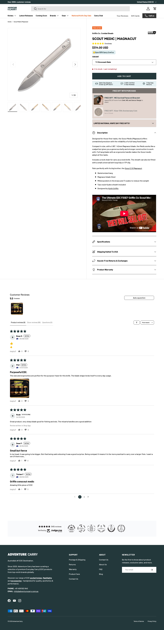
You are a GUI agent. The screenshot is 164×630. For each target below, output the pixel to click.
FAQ (100, 569)
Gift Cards (135, 16)
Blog (101, 574)
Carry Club (98, 15)
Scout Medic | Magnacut (21, 22)
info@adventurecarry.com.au (26, 591)
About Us (103, 564)
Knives (10, 15)
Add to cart (124, 76)
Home (9, 22)
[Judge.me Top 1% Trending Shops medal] (121, 528)
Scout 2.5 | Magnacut (133, 168)
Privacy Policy (152, 621)
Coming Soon (41, 15)
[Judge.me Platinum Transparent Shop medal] (81, 528)
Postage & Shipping (77, 559)
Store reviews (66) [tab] (33, 322)
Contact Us (73, 579)
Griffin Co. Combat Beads (102, 33)
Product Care (74, 574)
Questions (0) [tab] (47, 322)
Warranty (73, 569)
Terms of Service (139, 621)
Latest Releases (26, 15)
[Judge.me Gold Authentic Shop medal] (101, 528)
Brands (53, 15)
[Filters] (137, 322)
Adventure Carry (18, 621)
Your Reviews (122, 16)
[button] (155, 8)
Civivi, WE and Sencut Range (131, 100)
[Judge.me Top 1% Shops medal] (111, 528)
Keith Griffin (113, 188)
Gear (64, 15)
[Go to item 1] (17, 309)
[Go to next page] (89, 497)
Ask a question (139, 298)
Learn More (45, 2)
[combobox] (80, 8)
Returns (72, 564)
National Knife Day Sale (81, 15)
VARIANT (95, 57)
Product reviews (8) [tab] (18, 322)
